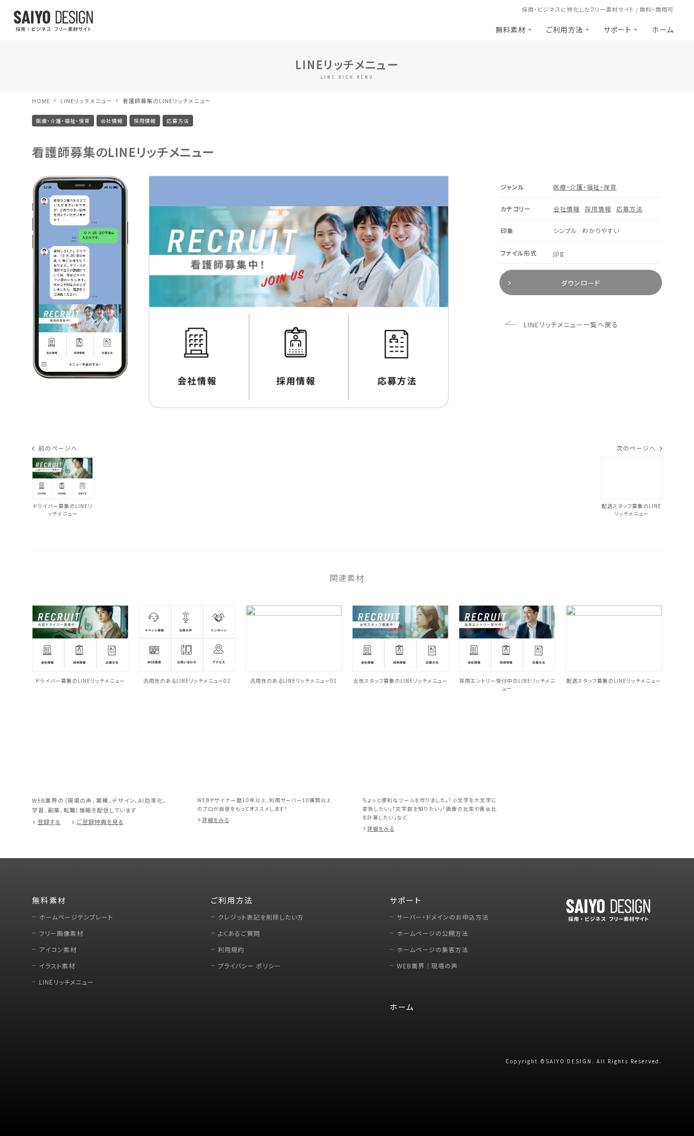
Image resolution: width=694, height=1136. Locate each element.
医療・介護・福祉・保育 (585, 186)
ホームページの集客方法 (432, 949)
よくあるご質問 (239, 933)
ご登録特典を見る (100, 821)
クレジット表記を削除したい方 (261, 916)
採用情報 (598, 208)
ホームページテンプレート (76, 916)
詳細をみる (215, 820)
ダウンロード (581, 283)
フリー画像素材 (61, 933)
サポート (618, 29)
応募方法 (629, 208)
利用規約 (231, 949)
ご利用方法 (564, 29)
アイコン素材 (58, 949)
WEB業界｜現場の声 (427, 965)
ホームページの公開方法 (432, 933)
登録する (49, 821)
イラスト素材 (57, 965)
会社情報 (566, 208)
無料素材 (510, 29)
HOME (41, 101)
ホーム (663, 29)
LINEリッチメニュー (86, 101)
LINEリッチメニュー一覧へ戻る (571, 324)
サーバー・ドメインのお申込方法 (443, 916)
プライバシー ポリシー (249, 965)
